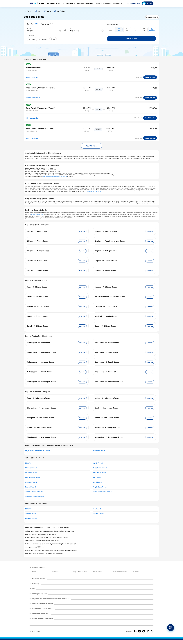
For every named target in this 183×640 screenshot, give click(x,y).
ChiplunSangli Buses (37, 270)
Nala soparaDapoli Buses (107, 362)
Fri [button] (135, 30)
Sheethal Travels (98, 514)
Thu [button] (127, 30)
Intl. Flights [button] (61, 11)
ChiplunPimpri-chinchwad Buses (110, 241)
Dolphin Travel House (32, 477)
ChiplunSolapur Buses (38, 251)
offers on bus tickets (37, 214)
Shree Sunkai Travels (100, 468)
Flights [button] (29, 11)
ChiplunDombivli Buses (106, 261)
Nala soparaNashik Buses (39, 372)
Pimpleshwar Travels (100, 487)
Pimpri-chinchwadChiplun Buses (110, 297)
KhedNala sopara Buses (106, 408)
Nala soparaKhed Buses (106, 352)
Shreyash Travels (31, 468)
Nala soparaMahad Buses (107, 342)
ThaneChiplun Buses (37, 297)
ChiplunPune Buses (37, 231)
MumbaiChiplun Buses (106, 287)
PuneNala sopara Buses (38, 398)
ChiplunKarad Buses (37, 261)
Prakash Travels (31, 487)
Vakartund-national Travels (34, 496)
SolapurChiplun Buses (38, 306)
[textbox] (44, 30)
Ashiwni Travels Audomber (34, 492)
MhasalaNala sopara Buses (107, 427)
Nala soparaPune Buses (38, 342)
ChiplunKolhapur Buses (106, 251)
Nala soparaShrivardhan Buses (41, 352)
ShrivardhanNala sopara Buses (41, 408)
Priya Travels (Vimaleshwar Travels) (37, 451)
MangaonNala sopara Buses (40, 418)
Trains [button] (48, 11)
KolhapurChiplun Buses (106, 306)
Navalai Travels (98, 463)
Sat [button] (144, 30)
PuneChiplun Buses (37, 287)
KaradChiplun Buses (37, 316)
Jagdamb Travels (31, 482)
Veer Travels (97, 509)
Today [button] (110, 30)
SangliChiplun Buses (37, 326)
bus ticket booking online (94, 191)
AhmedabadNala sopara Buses (109, 437)
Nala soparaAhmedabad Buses (109, 381)
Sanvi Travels (97, 482)
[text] (91, 10)
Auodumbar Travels (99, 472)
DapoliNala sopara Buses (107, 418)
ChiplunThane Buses (37, 241)
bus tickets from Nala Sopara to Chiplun (55, 176)
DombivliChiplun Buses (106, 316)
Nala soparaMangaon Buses (40, 362)
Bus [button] (39, 11)
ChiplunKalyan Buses (105, 270)
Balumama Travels (99, 451)
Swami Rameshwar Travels (102, 492)
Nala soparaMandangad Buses (41, 381)
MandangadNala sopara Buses (41, 437)
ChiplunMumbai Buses (106, 231)
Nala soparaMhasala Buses (107, 372)
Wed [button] (118, 30)
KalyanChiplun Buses (105, 326)
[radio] (32, 24)
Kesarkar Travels (31, 518)
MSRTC (28, 463)
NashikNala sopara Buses (39, 427)
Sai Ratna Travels (31, 472)
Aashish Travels (30, 514)
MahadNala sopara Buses (107, 398)
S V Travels (97, 477)
